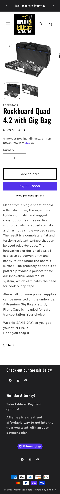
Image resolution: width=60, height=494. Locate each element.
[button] (8, 24)
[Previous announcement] (6, 5)
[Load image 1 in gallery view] (12, 91)
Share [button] (10, 345)
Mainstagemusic (23, 489)
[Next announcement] (53, 5)
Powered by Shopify (44, 489)
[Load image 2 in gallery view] (30, 91)
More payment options (30, 195)
